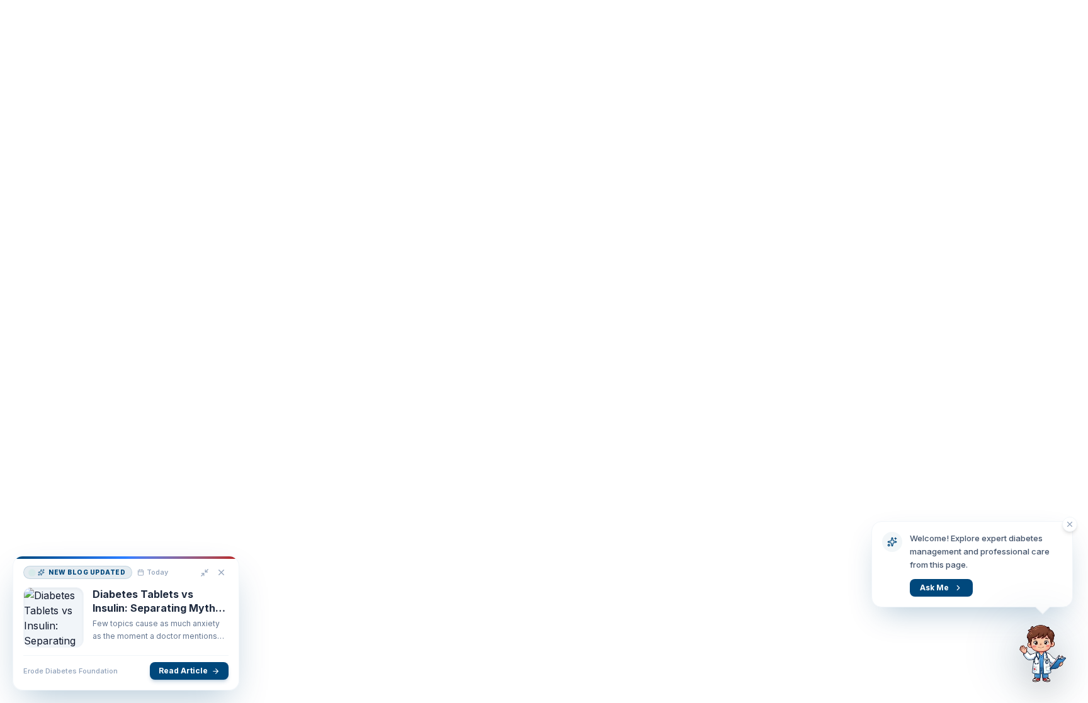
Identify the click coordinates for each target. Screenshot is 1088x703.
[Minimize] (205, 573)
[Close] (221, 573)
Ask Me (934, 587)
